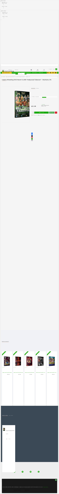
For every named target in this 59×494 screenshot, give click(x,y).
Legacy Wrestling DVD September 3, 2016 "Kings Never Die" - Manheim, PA (29, 372)
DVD (4, 76)
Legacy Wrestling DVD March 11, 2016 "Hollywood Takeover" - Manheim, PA (10, 430)
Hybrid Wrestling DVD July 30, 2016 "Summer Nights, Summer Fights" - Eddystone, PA (41, 372)
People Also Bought (5, 341)
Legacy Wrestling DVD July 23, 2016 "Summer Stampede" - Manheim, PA (52, 372)
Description (33, 88)
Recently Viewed (5, 415)
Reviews (37, 88)
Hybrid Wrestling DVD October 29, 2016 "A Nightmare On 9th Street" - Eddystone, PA (18, 372)
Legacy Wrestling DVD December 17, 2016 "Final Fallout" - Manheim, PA (7, 372)
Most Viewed (11, 415)
